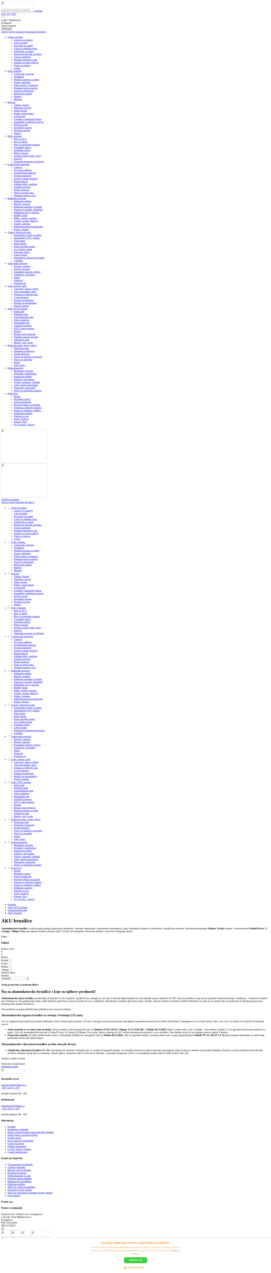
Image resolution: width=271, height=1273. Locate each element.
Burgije (17, 331)
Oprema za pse (21, 416)
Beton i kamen (21, 153)
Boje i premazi (15, 136)
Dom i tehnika (15, 71)
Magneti (18, 99)
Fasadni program (22, 187)
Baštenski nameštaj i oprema (28, 207)
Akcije (4, 31)
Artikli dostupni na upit (19, 1175)
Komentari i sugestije (18, 1129)
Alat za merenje (21, 320)
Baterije (17, 96)
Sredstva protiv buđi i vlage (27, 156)
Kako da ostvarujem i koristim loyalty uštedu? (30, 1192)
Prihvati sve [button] (135, 1260)
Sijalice (17, 133)
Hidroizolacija (21, 181)
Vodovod (18, 280)
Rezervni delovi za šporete (27, 405)
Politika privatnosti (17, 1146)
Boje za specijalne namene (27, 144)
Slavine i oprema (22, 266)
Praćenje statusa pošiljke (20, 1178)
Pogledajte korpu (9, 1066)
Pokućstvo (13, 393)
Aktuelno (20, 31)
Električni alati (21, 314)
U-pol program (21, 297)
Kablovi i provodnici (24, 379)
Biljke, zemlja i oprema (25, 218)
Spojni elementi (21, 354)
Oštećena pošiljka (16, 1184)
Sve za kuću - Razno (24, 424)
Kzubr (4, 963)
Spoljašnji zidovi (22, 150)
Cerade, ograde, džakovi (26, 221)
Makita (5, 966)
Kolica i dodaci (21, 229)
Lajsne (17, 68)
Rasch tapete (20, 243)
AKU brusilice (15, 913)
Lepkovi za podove (23, 40)
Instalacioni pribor (23, 376)
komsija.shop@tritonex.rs (14, 1085)
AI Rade (38, 11)
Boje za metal (20, 141)
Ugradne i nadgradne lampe (27, 119)
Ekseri (17, 362)
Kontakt (12, 1126)
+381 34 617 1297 (10, 1087)
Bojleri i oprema (22, 269)
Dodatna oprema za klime (26, 79)
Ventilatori (19, 76)
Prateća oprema (21, 306)
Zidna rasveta (20, 110)
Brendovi (41, 31)
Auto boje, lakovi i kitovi (26, 289)
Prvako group (14, 1138)
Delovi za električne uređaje (27, 390)
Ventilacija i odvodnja (24, 274)
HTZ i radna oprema (24, 328)
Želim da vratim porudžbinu (21, 1187)
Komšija (12, 904)
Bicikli (17, 396)
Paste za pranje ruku (24, 192)
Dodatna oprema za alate (26, 337)
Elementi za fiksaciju (24, 351)
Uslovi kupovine (16, 1143)
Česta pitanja (14, 1195)
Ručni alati (19, 311)
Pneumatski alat (21, 323)
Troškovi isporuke (16, 1167)
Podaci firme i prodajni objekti (22, 1135)
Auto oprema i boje (17, 286)
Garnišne (18, 260)
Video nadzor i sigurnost (26, 85)
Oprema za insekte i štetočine (28, 209)
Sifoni (17, 277)
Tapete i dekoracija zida (19, 232)
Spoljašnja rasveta (23, 127)
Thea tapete (19, 240)
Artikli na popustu (10, 499)
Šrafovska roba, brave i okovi (22, 345)
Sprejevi (18, 158)
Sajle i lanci (19, 365)
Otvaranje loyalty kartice (20, 1190)
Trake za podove (22, 65)
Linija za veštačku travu (25, 48)
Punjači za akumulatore (25, 303)
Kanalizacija (20, 283)
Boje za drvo (20, 139)
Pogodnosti (31, 31)
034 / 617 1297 (8, 14)
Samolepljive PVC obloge (27, 238)
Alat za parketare (22, 57)
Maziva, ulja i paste (23, 342)
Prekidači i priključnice (25, 373)
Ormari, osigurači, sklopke (27, 382)
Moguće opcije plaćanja (19, 1170)
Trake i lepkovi (21, 419)
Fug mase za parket (23, 45)
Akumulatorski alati (23, 317)
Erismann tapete (22, 252)
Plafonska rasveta (22, 108)
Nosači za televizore (24, 91)
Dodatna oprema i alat (25, 195)
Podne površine (15, 37)
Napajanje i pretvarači (24, 388)
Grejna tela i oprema (24, 74)
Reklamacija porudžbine (20, 1181)
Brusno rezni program (24, 334)
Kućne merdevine (22, 402)
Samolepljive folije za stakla (27, 235)
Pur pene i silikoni (23, 170)
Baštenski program (17, 198)
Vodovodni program (17, 263)
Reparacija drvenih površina (28, 54)
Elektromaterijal (15, 368)
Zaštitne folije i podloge (25, 184)
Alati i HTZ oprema (17, 308)
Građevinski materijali (18, 164)
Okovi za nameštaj (23, 359)
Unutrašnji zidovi (22, 147)
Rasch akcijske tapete (24, 246)
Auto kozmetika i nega (25, 291)
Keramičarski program (25, 173)
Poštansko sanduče (23, 413)
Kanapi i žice (20, 422)
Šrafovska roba (21, 348)
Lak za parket (20, 42)
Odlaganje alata (21, 339)
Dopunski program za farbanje (29, 161)
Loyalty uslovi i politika (19, 1149)
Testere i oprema (22, 224)
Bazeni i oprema (22, 204)
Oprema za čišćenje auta (26, 294)
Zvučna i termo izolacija (26, 178)
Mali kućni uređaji (23, 93)
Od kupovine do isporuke (20, 1164)
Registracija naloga (17, 1173)
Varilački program (23, 325)
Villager (5, 969)
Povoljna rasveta (22, 130)
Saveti (11, 31)
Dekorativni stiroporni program (29, 257)
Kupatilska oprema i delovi (27, 272)
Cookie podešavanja (18, 1152)
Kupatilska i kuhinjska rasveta (28, 122)
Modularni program (23, 371)
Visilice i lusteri (21, 105)
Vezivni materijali (22, 175)
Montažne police (22, 399)
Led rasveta (19, 116)
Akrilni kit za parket (24, 51)
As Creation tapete (23, 249)
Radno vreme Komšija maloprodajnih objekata (31, 1132)
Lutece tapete (20, 255)
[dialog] (135, 1255)
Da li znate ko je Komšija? (21, 1140)
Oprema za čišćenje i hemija (28, 407)
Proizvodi (7, 29)
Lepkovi (18, 167)
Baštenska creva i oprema (26, 212)
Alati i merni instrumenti (26, 385)
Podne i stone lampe (24, 113)
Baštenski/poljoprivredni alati (28, 226)
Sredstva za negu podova (26, 62)
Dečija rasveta (21, 125)
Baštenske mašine (22, 201)
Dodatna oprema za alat (25, 59)
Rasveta (11, 102)
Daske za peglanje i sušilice (27, 410)
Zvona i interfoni (22, 82)
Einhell (5, 960)
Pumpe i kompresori (24, 300)
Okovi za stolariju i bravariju (28, 356)
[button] (135, 1267)
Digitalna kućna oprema (25, 88)
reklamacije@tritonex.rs (13, 1106)
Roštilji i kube (21, 215)
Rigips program (21, 190)
